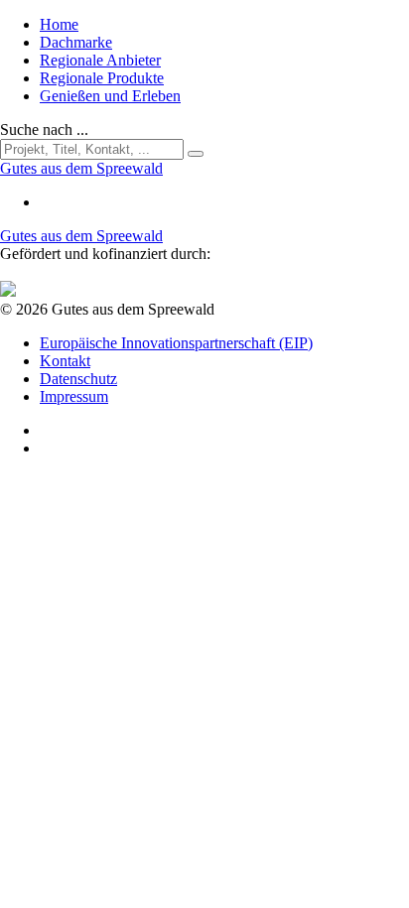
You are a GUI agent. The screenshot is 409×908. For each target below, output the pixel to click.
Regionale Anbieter (100, 60)
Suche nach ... (44, 129)
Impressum (74, 396)
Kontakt (65, 360)
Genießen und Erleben (110, 95)
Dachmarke (76, 42)
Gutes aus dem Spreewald (81, 235)
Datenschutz (78, 378)
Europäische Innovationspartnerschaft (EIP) (176, 342)
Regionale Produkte (102, 77)
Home (59, 24)
